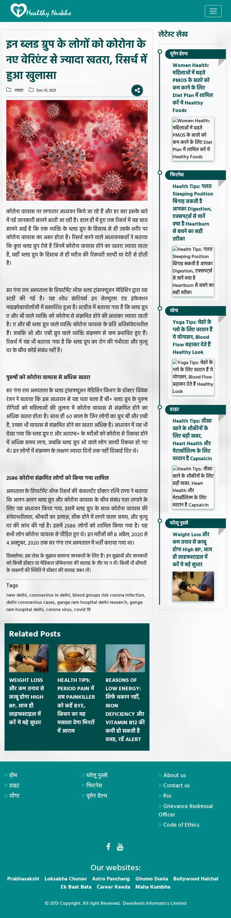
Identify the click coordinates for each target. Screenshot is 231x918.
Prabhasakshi (23, 879)
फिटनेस (177, 175)
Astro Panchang (111, 879)
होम (13, 775)
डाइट (174, 410)
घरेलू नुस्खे (179, 523)
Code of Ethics (181, 825)
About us (174, 775)
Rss (167, 796)
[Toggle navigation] (213, 11)
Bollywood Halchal (195, 879)
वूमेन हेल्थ (179, 54)
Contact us (176, 785)
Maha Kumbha (152, 887)
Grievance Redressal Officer (186, 810)
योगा (174, 311)
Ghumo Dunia (151, 879)
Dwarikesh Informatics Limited (154, 903)
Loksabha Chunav (66, 879)
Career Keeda (113, 887)
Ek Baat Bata (76, 887)
